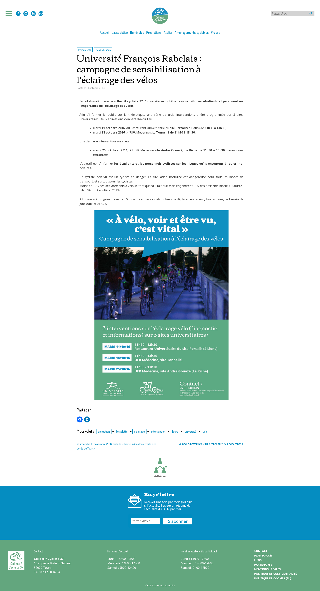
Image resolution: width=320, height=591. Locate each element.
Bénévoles (137, 32)
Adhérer (160, 476)
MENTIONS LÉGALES (267, 569)
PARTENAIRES (263, 564)
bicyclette (122, 431)
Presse (215, 32)
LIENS (258, 560)
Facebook (18, 13)
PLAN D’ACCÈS (263, 555)
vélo (205, 431)
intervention (158, 431)
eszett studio (167, 585)
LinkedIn (33, 13)
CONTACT (260, 551)
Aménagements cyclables (192, 32)
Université (190, 431)
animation (104, 431)
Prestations (153, 32)
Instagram (25, 13)
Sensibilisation (103, 49)
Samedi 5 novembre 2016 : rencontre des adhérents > (211, 444)
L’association (119, 32)
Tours (175, 431)
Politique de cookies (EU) (272, 578)
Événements (84, 49)
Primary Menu (10, 13)
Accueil (104, 32)
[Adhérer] (160, 466)
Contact (41, 13)
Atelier (168, 32)
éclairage (139, 431)
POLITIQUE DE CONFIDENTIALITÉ (275, 573)
